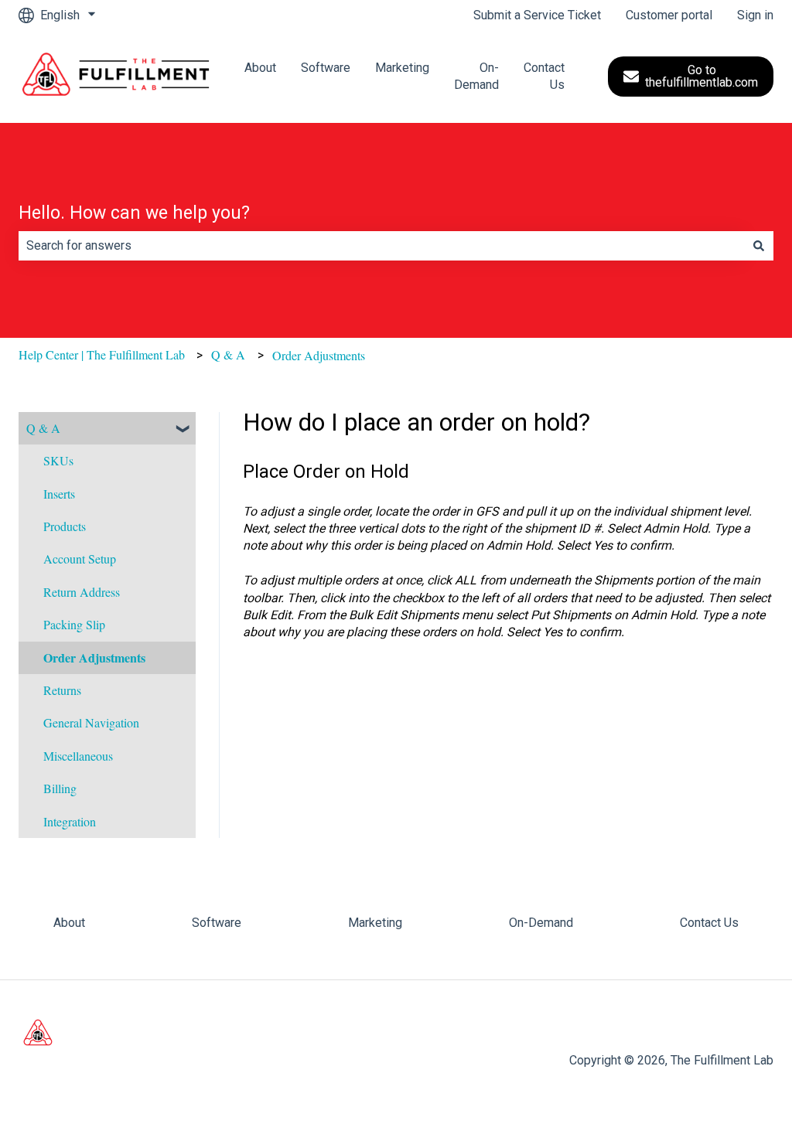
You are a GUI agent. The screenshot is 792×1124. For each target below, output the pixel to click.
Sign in (755, 15)
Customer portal (669, 15)
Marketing (402, 67)
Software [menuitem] (216, 922)
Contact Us (544, 76)
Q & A (228, 354)
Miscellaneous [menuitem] (78, 756)
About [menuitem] (69, 922)
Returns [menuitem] (62, 690)
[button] (183, 429)
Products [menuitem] (64, 526)
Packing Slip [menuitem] (74, 624)
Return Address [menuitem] (81, 592)
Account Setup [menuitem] (79, 558)
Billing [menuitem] (60, 788)
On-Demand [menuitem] (541, 922)
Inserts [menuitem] (59, 493)
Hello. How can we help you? (134, 213)
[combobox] (381, 246)
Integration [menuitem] (69, 821)
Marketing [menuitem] (375, 922)
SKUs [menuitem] (58, 460)
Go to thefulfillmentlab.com (701, 76)
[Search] (758, 246)
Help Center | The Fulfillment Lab (102, 354)
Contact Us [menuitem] (709, 922)
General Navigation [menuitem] (91, 722)
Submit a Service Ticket (537, 15)
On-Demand (476, 76)
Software (325, 67)
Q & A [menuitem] (43, 428)
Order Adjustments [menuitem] (94, 657)
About (260, 67)
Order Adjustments (318, 355)
